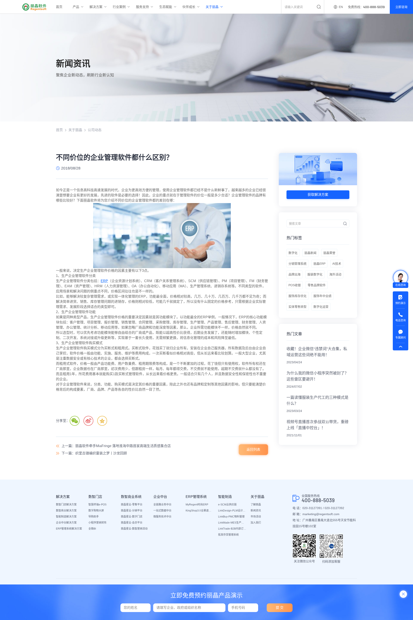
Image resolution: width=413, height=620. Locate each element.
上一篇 (116, 446)
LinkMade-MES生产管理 (232, 522)
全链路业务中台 (162, 504)
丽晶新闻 (310, 253)
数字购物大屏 (96, 510)
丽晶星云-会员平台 (131, 522)
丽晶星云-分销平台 (131, 510)
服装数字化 (314, 274)
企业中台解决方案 (66, 522)
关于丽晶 (212, 7)
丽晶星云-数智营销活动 (134, 528)
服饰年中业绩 (322, 296)
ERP (104, 281)
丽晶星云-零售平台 (131, 504)
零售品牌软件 (317, 285)
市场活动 (256, 516)
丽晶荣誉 (329, 253)
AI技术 (336, 263)
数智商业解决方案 (66, 510)
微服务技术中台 (162, 516)
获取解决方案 (318, 194)
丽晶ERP (319, 263)
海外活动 (335, 274)
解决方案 (95, 7)
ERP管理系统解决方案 (69, 528)
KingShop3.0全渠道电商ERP (200, 510)
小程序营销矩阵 (97, 522)
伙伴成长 (188, 7)
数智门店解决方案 (66, 504)
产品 (76, 7)
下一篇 (94, 453)
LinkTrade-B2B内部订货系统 (232, 528)
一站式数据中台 (162, 510)
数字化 (292, 253)
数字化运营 (320, 306)
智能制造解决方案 (66, 516)
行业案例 (119, 7)
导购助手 (93, 516)
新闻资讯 (256, 510)
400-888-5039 (318, 500)
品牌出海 (294, 274)
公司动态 (95, 130)
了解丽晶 (256, 504)
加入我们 (256, 522)
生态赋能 (165, 7)
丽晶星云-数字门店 (131, 516)
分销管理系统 (297, 263)
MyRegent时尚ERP (197, 504)
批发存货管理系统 (228, 534)
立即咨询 (401, 7)
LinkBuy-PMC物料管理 (231, 516)
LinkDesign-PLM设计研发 (232, 510)
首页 (59, 7)
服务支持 (142, 7)
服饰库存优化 (297, 296)
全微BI (92, 528)
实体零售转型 (297, 306)
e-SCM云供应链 (227, 504)
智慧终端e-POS (97, 504)
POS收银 (294, 285)
